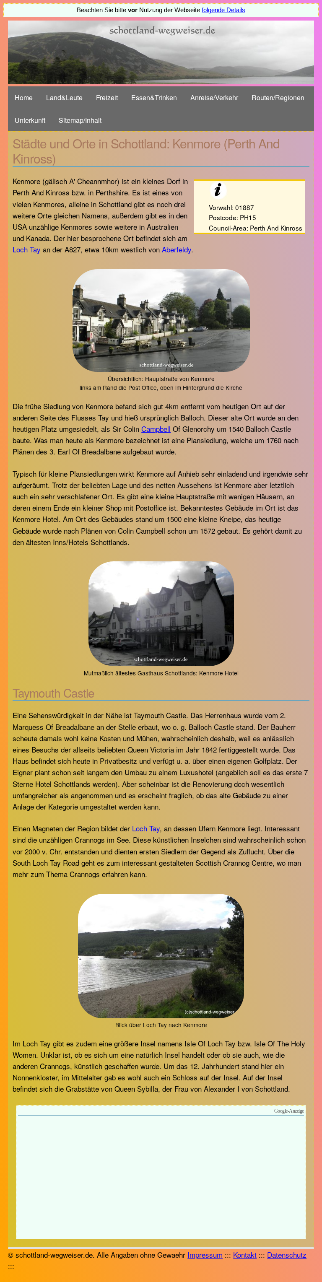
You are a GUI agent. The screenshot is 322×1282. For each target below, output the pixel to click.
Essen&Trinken (154, 97)
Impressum (205, 1254)
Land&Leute (64, 97)
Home (24, 97)
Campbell (156, 428)
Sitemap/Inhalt (80, 120)
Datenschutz (286, 1254)
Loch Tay (27, 249)
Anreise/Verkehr (214, 97)
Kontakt (245, 1254)
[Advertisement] (161, 1178)
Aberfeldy (176, 249)
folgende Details (223, 10)
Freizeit (107, 97)
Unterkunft (30, 120)
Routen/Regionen (278, 97)
